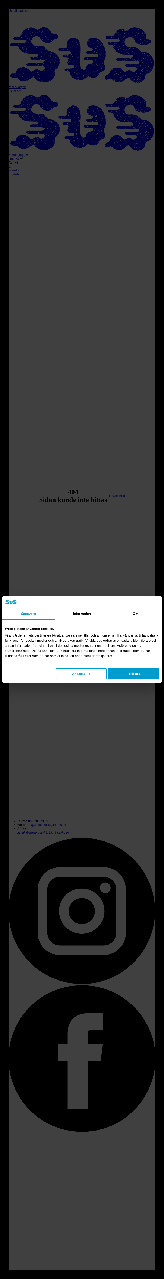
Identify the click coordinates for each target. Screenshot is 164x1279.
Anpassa (78, 674)
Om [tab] (135, 613)
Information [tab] (82, 613)
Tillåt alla (133, 674)
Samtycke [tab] (28, 613)
